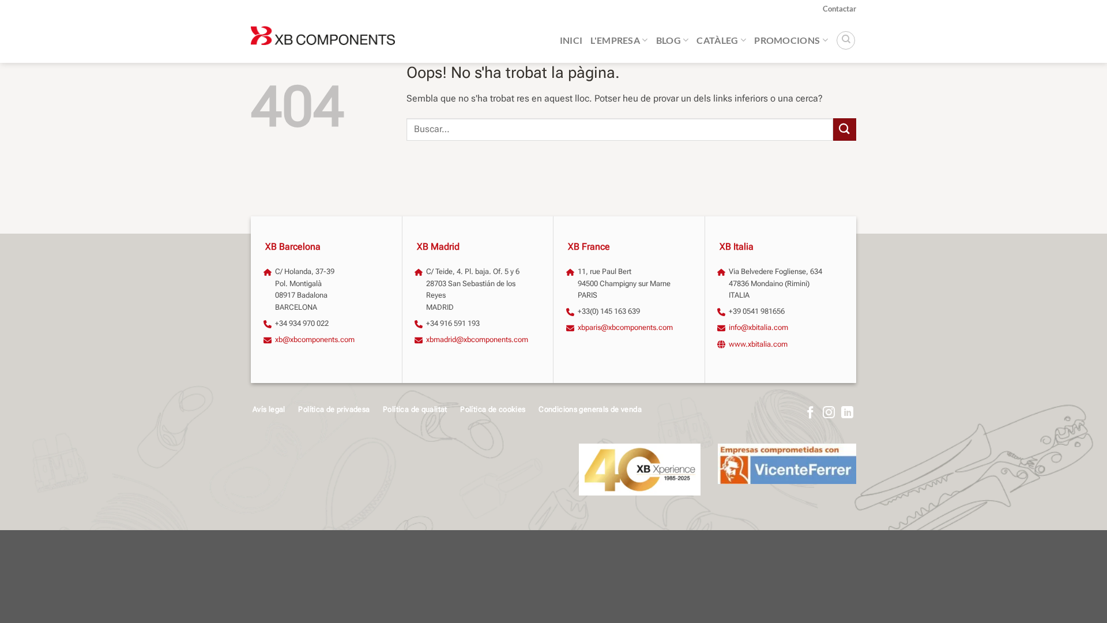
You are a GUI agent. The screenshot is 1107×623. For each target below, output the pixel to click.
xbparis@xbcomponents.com (625, 327)
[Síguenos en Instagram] (829, 413)
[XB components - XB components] (323, 40)
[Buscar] (846, 40)
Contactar (839, 8)
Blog (668, 40)
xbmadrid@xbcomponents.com (477, 339)
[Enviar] (844, 129)
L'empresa (615, 40)
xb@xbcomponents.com (315, 339)
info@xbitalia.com (758, 327)
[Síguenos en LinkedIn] (847, 413)
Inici (571, 40)
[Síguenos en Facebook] (810, 413)
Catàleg (717, 40)
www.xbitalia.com (758, 344)
